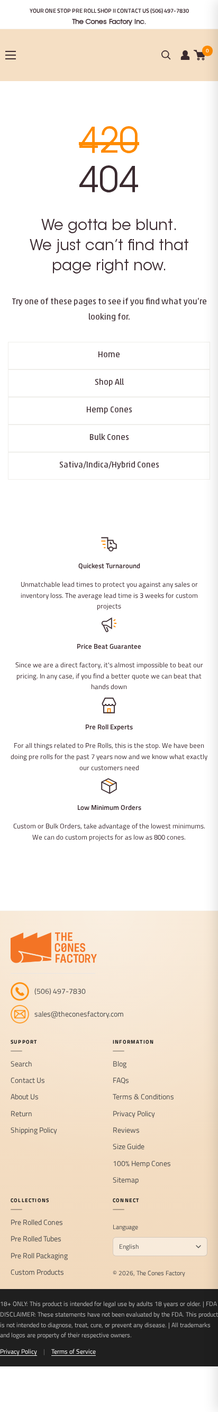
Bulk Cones (109, 438)
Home (109, 355)
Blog (119, 1064)
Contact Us (28, 1080)
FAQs (121, 1080)
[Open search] (166, 55)
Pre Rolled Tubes (36, 1239)
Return (21, 1114)
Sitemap (126, 1180)
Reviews (126, 1130)
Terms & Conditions (143, 1097)
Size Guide (128, 1147)
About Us (25, 1097)
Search (21, 1064)
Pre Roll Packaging (39, 1256)
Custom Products (37, 1272)
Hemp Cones (109, 410)
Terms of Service (73, 1351)
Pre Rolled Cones (37, 1222)
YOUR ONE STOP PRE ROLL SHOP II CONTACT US (109, 10)
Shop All (109, 382)
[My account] (185, 55)
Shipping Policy (34, 1130)
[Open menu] (10, 55)
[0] (200, 55)
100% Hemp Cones (142, 1164)
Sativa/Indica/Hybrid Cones (109, 465)
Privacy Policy (134, 1114)
